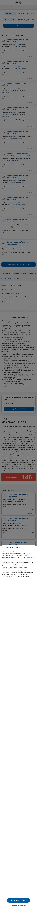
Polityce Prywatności (23, 567)
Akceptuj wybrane (18, 906)
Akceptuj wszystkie (18, 900)
